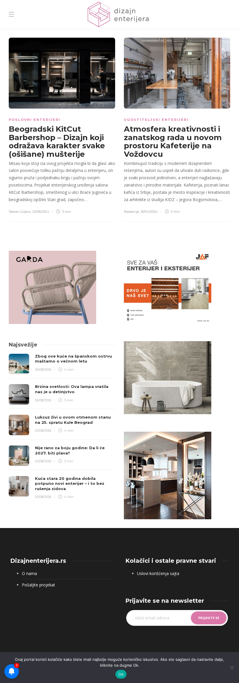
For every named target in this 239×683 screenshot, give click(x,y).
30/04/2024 (149, 212)
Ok (121, 674)
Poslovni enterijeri (34, 120)
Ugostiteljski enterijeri (156, 120)
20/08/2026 (43, 497)
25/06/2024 (40, 212)
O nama (29, 573)
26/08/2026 (43, 369)
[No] (232, 667)
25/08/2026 (43, 430)
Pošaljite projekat (38, 585)
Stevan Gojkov (20, 212)
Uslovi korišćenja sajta (158, 573)
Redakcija (131, 212)
